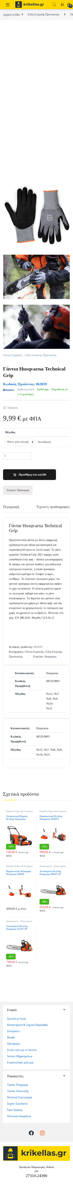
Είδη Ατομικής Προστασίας (43, 14)
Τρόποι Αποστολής (18, 1091)
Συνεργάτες (13, 1031)
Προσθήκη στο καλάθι (32, 474)
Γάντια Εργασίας (12, 355)
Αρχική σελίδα (11, 14)
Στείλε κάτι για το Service (21, 1050)
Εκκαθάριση (44, 442)
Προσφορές (13, 1043)
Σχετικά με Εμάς (16, 1018)
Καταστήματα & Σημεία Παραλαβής (27, 1024)
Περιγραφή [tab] (11, 507)
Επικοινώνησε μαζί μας (20, 1062)
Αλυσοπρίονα (46, 866)
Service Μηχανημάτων (19, 1056)
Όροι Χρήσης (14, 1109)
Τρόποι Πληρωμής (17, 1084)
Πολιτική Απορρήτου (19, 1116)
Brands (11, 1037)
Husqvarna (50, 656)
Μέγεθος (10, 432)
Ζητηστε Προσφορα (17, 490)
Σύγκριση (13, 407)
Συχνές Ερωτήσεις (17, 1103)
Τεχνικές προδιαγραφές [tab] (53, 507)
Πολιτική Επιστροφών (19, 1097)
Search (54, 4)
